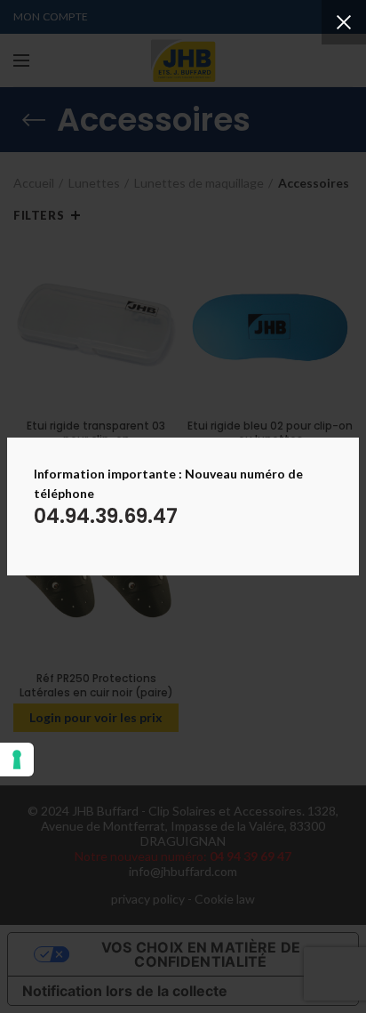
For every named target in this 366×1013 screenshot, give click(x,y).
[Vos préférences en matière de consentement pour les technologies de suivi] (17, 759)
